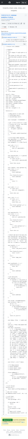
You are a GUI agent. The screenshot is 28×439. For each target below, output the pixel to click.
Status (17, 430)
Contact (11, 431)
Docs (8, 431)
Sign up (24, 2)
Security (13, 430)
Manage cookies (17, 431)
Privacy (8, 430)
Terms (4, 430)
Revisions (13, 27)
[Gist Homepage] (9, 2)
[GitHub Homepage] (9, 435)
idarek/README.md (10, 19)
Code (5, 27)
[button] (21, 23)
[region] (14, 40)
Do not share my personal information (14, 432)
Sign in (18, 2)
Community (22, 430)
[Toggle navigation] (2, 2)
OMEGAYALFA (5, 15)
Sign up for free (7, 420)
